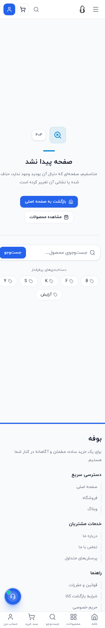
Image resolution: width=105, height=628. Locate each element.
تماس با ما (88, 547)
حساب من (11, 624)
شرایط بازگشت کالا (81, 596)
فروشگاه (90, 498)
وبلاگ (92, 509)
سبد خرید (31, 624)
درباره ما (90, 536)
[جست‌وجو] (36, 9)
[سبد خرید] (23, 9)
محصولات (73, 624)
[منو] (96, 9)
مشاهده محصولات (45, 217)
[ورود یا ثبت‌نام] (9, 9)
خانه (94, 624)
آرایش (46, 294)
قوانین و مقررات (83, 585)
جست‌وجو (52, 624)
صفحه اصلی (86, 487)
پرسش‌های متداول (81, 558)
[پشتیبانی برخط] (13, 596)
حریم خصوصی (85, 607)
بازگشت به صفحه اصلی (45, 201)
